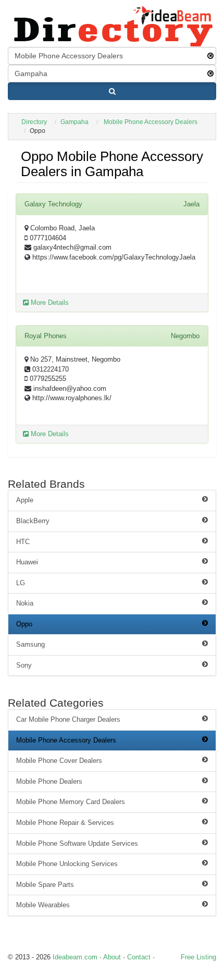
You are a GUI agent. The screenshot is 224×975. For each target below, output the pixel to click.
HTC (23, 542)
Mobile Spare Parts (45, 884)
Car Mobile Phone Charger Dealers (68, 719)
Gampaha (74, 122)
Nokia (24, 603)
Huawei (27, 562)
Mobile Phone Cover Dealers (59, 760)
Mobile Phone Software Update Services (77, 843)
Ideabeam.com (75, 957)
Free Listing (198, 957)
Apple (24, 500)
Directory (34, 122)
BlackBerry (32, 521)
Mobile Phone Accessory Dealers (150, 122)
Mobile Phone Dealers (49, 781)
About (112, 957)
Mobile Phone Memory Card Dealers (70, 802)
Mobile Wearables (43, 905)
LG (20, 583)
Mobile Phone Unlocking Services (67, 864)
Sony (24, 665)
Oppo (24, 624)
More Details (49, 302)
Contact (139, 957)
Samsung (30, 644)
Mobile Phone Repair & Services (65, 822)
